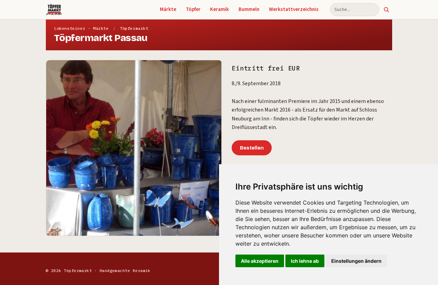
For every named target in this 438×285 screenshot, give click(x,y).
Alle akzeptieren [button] (260, 261)
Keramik (219, 9)
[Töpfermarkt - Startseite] (54, 9)
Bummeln (249, 9)
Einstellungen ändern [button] (356, 261)
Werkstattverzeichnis (294, 9)
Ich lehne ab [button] (305, 261)
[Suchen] (386, 9)
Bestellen (252, 148)
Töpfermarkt (134, 28)
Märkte (168, 9)
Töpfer (193, 9)
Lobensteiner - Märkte (81, 28)
